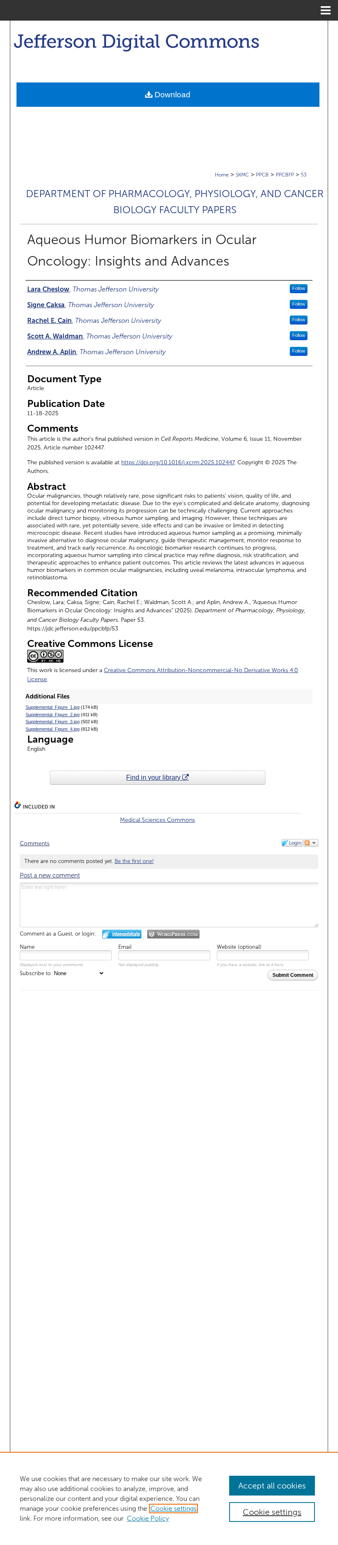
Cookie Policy (148, 1518)
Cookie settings (173, 1508)
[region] (169, 1498)
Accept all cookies (272, 1485)
